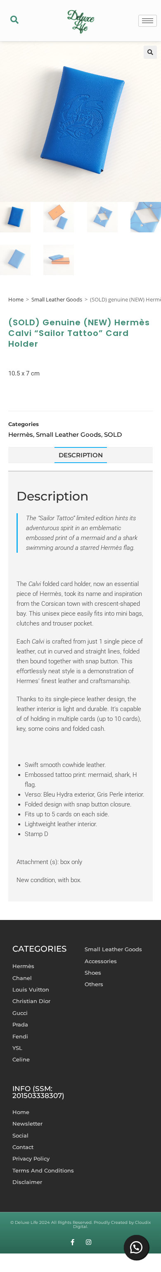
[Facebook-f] (72, 1242)
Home (16, 299)
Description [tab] (81, 455)
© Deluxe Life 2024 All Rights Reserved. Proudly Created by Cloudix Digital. (80, 1224)
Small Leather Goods (56, 299)
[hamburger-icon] (147, 21)
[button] (14, 20)
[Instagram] (88, 1242)
